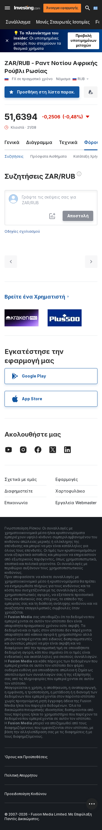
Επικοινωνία (16, 502)
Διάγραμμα (39, 142)
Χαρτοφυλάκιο (70, 491)
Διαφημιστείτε (19, 491)
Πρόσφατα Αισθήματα (48, 156)
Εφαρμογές (67, 479)
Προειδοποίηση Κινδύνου (25, 794)
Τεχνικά (68, 142)
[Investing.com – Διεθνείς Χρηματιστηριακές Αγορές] (27, 8)
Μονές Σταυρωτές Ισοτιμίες (63, 22)
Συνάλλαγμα (18, 22)
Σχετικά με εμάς (21, 479)
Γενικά (12, 142)
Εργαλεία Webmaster (76, 502)
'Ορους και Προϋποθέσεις (26, 757)
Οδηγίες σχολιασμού (22, 231)
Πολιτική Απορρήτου (21, 775)
